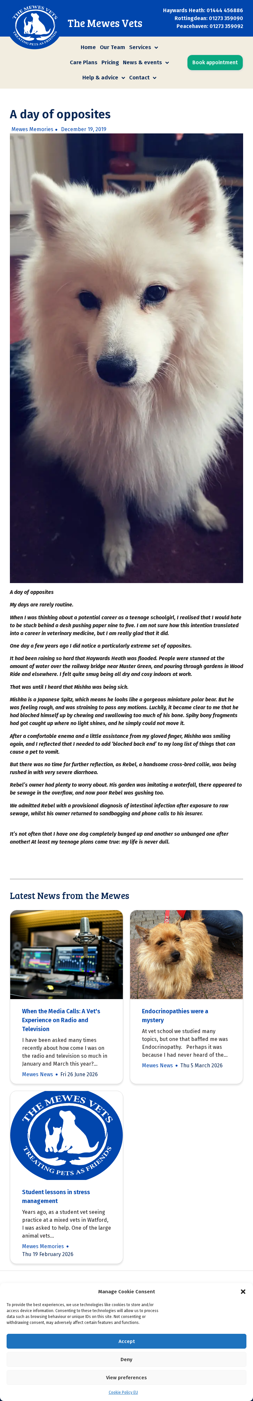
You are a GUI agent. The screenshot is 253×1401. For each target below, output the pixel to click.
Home (88, 47)
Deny (126, 1359)
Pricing (110, 62)
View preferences (126, 1378)
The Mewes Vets (105, 23)
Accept (127, 1341)
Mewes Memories (32, 129)
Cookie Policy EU (123, 1392)
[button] (243, 1291)
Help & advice (100, 77)
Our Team (112, 47)
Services (140, 47)
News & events (142, 62)
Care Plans (84, 62)
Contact (139, 77)
